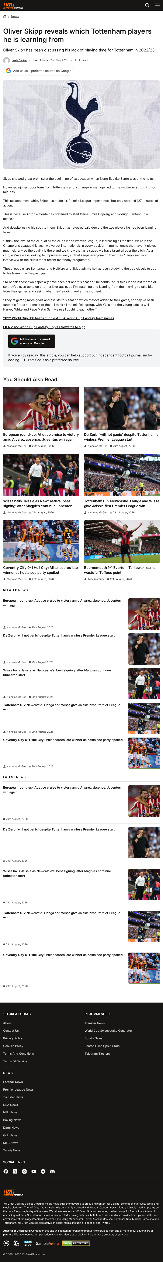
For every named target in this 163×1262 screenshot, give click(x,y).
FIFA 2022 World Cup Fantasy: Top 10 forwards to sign (44, 327)
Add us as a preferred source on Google (42, 71)
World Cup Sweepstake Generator (108, 1030)
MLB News (10, 1143)
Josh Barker (19, 60)
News (15, 16)
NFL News (10, 1112)
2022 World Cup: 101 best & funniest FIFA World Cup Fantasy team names (58, 318)
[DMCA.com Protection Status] (76, 1245)
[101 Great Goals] (81, 1193)
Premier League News (18, 1089)
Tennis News (12, 1150)
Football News (13, 1082)
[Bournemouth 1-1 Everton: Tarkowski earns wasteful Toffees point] (122, 541)
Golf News (10, 1135)
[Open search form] (147, 5)
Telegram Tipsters (97, 1053)
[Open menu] (157, 5)
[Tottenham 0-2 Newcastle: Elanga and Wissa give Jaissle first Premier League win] (122, 475)
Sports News (93, 1038)
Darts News (11, 1127)
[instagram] (24, 1171)
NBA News (10, 1105)
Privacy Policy (13, 1038)
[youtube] (33, 1171)
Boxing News (12, 1120)
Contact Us (11, 1030)
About (7, 1023)
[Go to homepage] (13, 5)
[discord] (52, 1171)
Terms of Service (15, 1061)
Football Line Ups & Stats (102, 1046)
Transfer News (95, 1023)
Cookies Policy (13, 1046)
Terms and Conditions (18, 1053)
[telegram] (43, 1171)
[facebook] (5, 1171)
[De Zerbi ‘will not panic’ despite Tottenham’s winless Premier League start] (122, 408)
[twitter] (15, 1171)
